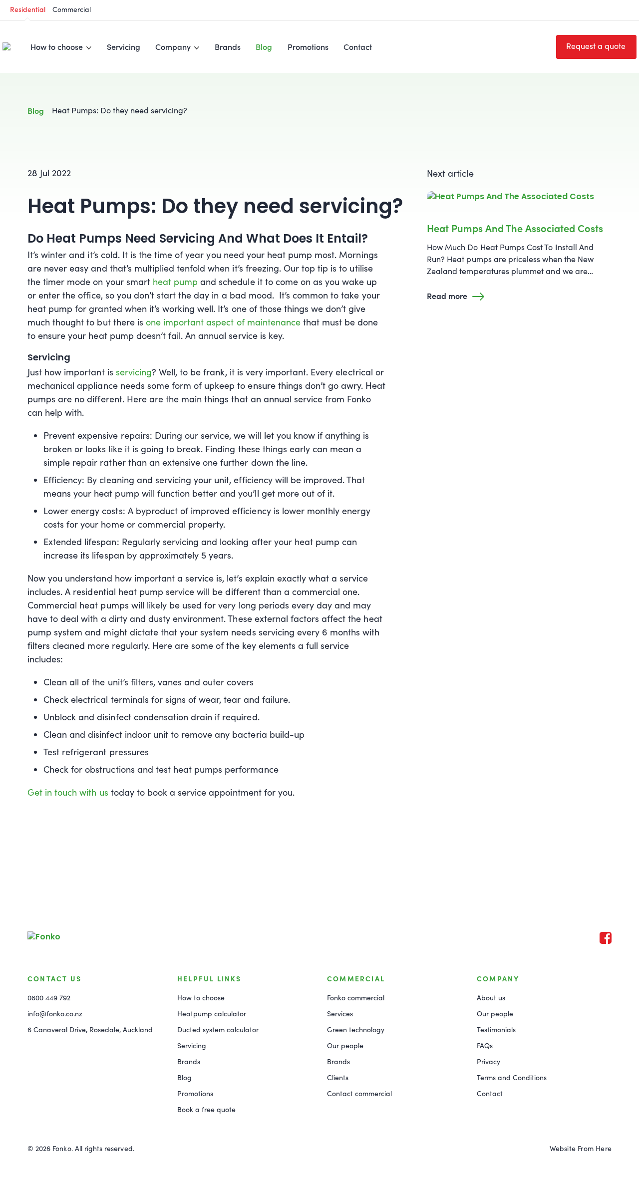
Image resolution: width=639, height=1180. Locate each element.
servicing (134, 372)
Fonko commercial (355, 997)
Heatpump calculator (211, 1013)
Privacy (488, 1061)
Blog (264, 46)
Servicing (123, 46)
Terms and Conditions (512, 1077)
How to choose (201, 997)
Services (340, 1013)
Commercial (71, 9)
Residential (27, 9)
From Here (595, 1148)
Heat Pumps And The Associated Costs (515, 227)
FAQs (485, 1045)
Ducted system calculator (218, 1029)
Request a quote (596, 45)
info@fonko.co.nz (54, 1013)
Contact (357, 46)
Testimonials (496, 1029)
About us (491, 997)
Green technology (355, 1029)
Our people (345, 1045)
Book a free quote (206, 1109)
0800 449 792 (48, 997)
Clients (337, 1077)
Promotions (308, 46)
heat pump (175, 282)
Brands (228, 46)
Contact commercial (359, 1093)
